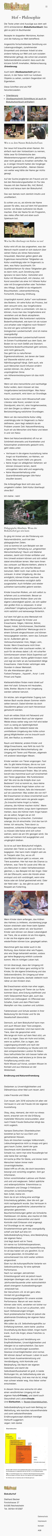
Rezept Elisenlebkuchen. (36, 1402)
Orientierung (12, 95)
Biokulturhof (10, 1494)
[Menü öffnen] (46, 6)
